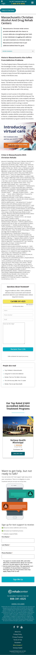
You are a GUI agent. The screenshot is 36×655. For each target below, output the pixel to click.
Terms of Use (17, 640)
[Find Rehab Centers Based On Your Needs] (18, 591)
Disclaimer (17, 642)
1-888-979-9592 (18, 3)
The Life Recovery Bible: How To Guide (15, 380)
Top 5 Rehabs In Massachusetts (13, 370)
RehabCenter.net (19, 651)
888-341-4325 (18, 598)
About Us (18, 632)
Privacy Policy (17, 634)
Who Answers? (29, 304)
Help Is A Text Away (8, 10)
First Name (6, 537)
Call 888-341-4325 (18, 301)
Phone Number (7, 553)
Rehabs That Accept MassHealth (13, 384)
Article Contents (7, 51)
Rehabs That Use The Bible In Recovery (15, 377)
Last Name (6, 545)
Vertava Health (17, 648)
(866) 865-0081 (18, 454)
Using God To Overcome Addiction (14, 373)
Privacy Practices (17, 637)
